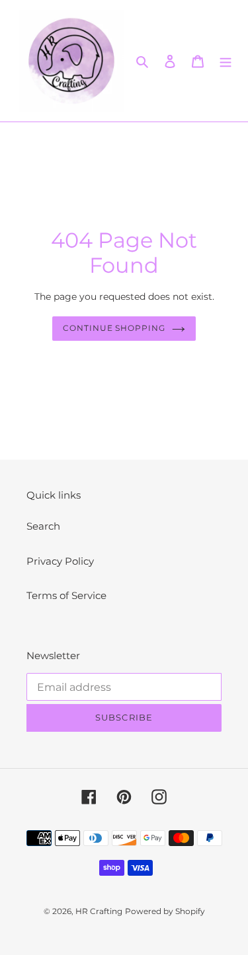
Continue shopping (114, 328)
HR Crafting (98, 911)
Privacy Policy (60, 561)
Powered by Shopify (165, 911)
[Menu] (225, 61)
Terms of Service (66, 595)
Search (43, 526)
